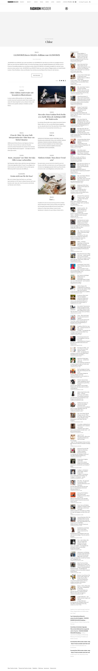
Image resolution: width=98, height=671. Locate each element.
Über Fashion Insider (13, 668)
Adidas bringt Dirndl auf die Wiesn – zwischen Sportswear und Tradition (83, 393)
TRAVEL (41, 1)
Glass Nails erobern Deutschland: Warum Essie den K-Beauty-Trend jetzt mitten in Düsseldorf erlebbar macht (80, 153)
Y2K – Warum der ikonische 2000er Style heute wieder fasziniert (83, 232)
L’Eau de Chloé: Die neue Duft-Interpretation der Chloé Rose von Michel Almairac (21, 137)
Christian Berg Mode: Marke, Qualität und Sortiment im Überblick (83, 141)
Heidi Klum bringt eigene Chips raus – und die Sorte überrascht (83, 360)
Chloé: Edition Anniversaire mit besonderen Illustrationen (21, 93)
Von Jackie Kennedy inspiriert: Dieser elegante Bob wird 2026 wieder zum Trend (80, 611)
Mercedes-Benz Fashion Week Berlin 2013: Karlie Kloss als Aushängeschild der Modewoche (52, 116)
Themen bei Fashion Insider (25, 668)
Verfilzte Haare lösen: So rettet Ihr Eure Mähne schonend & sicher (82, 404)
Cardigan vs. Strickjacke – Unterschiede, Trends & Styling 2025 (83, 471)
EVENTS (36, 1)
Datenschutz (53, 668)
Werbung (40, 668)
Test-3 (51, 199)
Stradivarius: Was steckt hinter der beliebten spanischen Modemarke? (82, 297)
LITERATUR (65, 1)
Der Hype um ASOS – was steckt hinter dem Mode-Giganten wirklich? (83, 349)
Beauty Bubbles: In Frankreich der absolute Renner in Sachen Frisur (82, 55)
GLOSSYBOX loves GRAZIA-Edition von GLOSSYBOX (37, 55)
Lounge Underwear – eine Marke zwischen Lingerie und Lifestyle (83, 598)
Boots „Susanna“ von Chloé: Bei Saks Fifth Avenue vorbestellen (21, 159)
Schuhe (22, 155)
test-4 (52, 135)
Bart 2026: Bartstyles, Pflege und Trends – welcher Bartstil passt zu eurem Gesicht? (83, 255)
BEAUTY (29, 1)
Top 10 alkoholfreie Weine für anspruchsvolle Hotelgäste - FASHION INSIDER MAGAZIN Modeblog (79, 618)
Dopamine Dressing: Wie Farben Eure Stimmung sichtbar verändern (82, 450)
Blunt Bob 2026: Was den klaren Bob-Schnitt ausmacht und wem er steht (83, 130)
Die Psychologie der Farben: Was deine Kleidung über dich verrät (83, 371)
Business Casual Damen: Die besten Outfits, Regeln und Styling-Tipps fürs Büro (83, 577)
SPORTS (47, 1)
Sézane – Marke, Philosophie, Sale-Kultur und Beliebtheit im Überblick (83, 587)
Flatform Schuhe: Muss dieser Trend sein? (52, 159)
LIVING (52, 1)
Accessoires (21, 173)
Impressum (46, 668)
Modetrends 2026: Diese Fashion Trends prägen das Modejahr (83, 187)
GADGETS (59, 1)
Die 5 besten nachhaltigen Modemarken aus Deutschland (83, 277)
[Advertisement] (49, 26)
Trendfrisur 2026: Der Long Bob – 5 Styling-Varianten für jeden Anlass (83, 328)
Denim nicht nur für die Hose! (21, 176)
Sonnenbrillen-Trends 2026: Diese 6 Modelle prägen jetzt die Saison (83, 266)
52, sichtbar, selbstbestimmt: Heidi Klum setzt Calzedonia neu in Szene (83, 426)
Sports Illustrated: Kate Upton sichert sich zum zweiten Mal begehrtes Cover (83, 66)
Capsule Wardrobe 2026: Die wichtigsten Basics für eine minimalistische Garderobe (83, 519)
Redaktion (35, 668)
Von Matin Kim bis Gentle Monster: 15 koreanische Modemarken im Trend (83, 222)
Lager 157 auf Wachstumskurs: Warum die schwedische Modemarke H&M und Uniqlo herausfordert (80, 437)
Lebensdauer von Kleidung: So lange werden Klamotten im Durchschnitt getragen (83, 554)
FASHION (22, 1)
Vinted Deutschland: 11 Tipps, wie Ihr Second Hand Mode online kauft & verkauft (83, 98)
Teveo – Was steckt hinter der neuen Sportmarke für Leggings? (83, 317)
